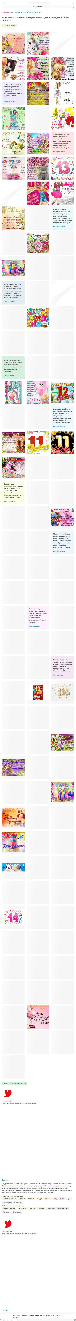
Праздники (51, 1208)
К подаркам (17, 1212)
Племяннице (7, 1202)
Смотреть (5, 1180)
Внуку (62, 1199)
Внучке (68, 1199)
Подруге (39, 1199)
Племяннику (18, 1202)
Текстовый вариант (9, 25)
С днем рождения (9, 1208)
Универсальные (62, 1208)
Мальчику (22, 1199)
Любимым (40, 1208)
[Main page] (38, 3)
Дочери (47, 1199)
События (31, 1208)
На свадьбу (22, 1208)
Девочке (31, 1199)
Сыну (55, 1199)
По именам (6, 1212)
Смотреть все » (9, 102)
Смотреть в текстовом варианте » (14, 1083)
